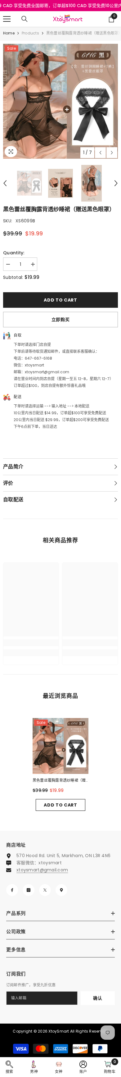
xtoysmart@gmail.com (42, 870)
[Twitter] (45, 890)
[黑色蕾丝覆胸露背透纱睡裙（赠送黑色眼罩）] (60, 746)
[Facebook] (12, 890)
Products (30, 33)
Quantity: (14, 253)
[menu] (7, 19)
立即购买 (61, 319)
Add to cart (60, 300)
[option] (60, 101)
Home (9, 33)
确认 (97, 998)
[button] (100, 152)
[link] (31, 642)
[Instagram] (28, 890)
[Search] (24, 19)
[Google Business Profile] (61, 890)
